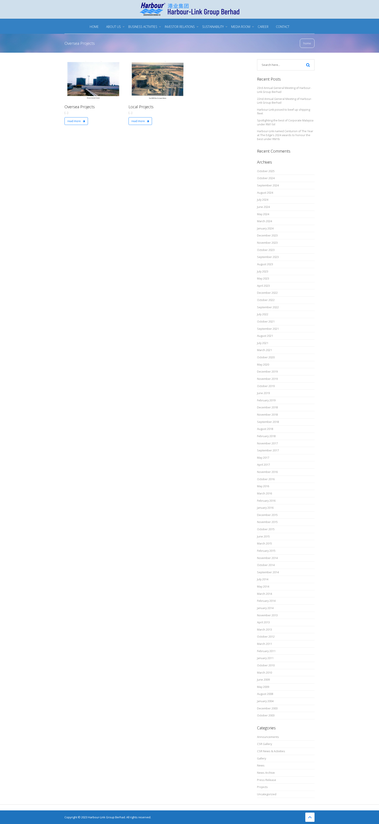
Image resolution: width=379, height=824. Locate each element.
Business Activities (142, 27)
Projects (262, 787)
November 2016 (267, 472)
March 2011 (264, 644)
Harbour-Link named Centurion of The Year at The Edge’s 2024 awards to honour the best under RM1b (285, 135)
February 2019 (266, 400)
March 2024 (264, 221)
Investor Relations (180, 27)
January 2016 (265, 508)
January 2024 (265, 228)
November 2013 (267, 615)
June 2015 (263, 536)
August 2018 (265, 429)
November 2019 (267, 379)
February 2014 (266, 601)
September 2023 (268, 257)
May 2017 (263, 458)
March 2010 (264, 672)
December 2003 (267, 708)
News (261, 765)
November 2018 (267, 415)
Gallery (261, 758)
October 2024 (266, 178)
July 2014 (262, 579)
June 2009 (263, 680)
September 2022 (268, 307)
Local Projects (141, 106)
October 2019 (266, 386)
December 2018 (267, 407)
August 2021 (265, 336)
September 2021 (268, 329)
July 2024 (262, 200)
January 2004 (265, 701)
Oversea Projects (79, 106)
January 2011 (265, 658)
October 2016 (266, 479)
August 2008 (265, 694)
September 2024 (268, 185)
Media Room (240, 27)
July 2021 (262, 343)
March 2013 (264, 629)
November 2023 (267, 243)
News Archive (266, 773)
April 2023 (263, 286)
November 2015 (267, 522)
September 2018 (268, 422)
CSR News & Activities (271, 751)
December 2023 (267, 235)
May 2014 (263, 586)
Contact (282, 27)
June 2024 (263, 207)
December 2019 (267, 371)
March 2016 (264, 493)
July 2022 (262, 314)
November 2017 (267, 443)
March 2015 (264, 543)
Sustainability (213, 27)
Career (263, 27)
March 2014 (264, 594)
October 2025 (266, 171)
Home (94, 27)
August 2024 (265, 193)
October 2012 (266, 636)
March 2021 (264, 350)
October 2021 (266, 321)
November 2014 (267, 558)
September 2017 (268, 450)
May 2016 (263, 486)
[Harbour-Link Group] (189, 9)
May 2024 (263, 214)
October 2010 (266, 665)
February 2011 (266, 651)
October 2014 (266, 565)
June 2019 (263, 393)
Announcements (268, 737)
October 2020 (266, 357)
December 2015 (267, 515)
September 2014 (268, 572)
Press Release (266, 780)
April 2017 (263, 465)
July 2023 (262, 271)
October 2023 (266, 250)
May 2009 (263, 687)
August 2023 (265, 264)
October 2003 (266, 715)
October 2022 (266, 300)
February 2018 (266, 436)
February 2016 (266, 501)
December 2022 (267, 293)
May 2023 (263, 278)
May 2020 (263, 364)
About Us (113, 27)
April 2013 (263, 622)
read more (74, 121)
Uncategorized (266, 794)
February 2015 (266, 551)
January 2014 (265, 608)
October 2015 (266, 529)
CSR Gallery (264, 744)
